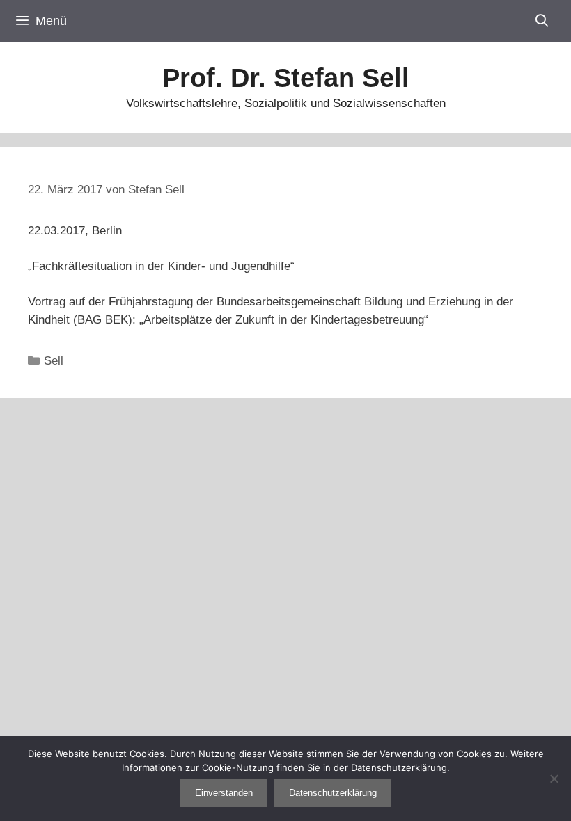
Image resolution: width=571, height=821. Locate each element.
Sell (53, 360)
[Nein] (554, 779)
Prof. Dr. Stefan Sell (285, 78)
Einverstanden (224, 793)
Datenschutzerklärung (333, 793)
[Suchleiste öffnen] (542, 21)
